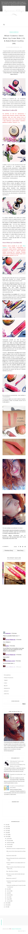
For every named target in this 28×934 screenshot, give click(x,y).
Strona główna (7, 675)
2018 (6, 832)
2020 (6, 828)
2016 (6, 836)
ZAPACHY (6, 691)
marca (8, 897)
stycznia (9, 901)
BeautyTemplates (16, 928)
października (9, 842)
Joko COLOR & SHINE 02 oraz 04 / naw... (13, 582)
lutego (8, 898)
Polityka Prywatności (8, 677)
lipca (8, 889)
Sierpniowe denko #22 (11, 855)
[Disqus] (14, 611)
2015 (6, 902)
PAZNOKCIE (7, 688)
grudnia (8, 838)
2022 (6, 824)
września (9, 844)
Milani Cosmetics (14, 31)
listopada (9, 840)
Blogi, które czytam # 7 (11, 878)
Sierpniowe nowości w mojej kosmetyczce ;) (16, 848)
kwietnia (9, 895)
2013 (6, 906)
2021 (6, 826)
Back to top (21, 931)
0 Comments (5, 546)
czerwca (9, 891)
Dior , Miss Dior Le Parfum (12, 871)
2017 (6, 834)
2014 (6, 905)
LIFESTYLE (6, 693)
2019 (6, 830)
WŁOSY (6, 685)
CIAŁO (5, 683)
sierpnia (8, 846)
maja (8, 893)
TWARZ (6, 680)
